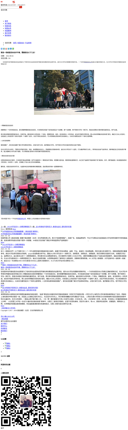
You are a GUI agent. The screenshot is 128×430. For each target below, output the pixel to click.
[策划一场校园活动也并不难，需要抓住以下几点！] (19, 265)
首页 (6, 21)
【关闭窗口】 (5, 308)
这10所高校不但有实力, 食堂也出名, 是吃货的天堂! (18, 290)
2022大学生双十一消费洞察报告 (12, 247)
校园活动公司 (21, 218)
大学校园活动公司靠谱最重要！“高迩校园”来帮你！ (19, 234)
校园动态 (21, 43)
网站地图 (4, 319)
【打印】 (13, 308)
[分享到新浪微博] (6, 48)
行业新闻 (28, 43)
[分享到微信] (13, 48)
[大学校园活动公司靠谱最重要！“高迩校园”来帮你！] (20, 231)
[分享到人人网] (11, 48)
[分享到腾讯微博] (8, 48)
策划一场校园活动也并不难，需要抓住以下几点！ (18, 267)
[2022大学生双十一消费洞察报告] (13, 244)
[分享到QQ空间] (4, 48)
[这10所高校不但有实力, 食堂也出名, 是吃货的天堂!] (19, 288)
